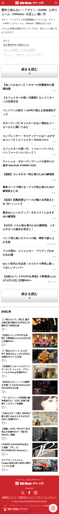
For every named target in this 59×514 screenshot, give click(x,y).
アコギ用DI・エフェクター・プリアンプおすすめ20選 (29, 253)
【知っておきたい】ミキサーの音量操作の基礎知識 (29, 87)
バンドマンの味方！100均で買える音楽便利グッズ (29, 113)
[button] (53, 508)
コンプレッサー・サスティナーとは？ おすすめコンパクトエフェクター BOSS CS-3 (29, 138)
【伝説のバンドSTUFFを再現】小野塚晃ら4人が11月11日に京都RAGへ (29, 279)
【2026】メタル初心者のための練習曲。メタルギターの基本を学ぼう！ (29, 228)
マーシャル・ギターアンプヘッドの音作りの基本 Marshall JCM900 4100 (28, 163)
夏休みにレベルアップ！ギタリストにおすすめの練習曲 (29, 215)
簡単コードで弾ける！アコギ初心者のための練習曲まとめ (29, 190)
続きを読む (29, 71)
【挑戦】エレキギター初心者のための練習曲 (29, 177)
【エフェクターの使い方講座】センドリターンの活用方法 (28, 99)
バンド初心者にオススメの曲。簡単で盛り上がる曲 (29, 241)
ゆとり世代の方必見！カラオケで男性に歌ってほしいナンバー (29, 266)
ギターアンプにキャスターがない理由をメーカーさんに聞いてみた (29, 126)
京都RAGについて (26, 497)
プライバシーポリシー (47, 497)
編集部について (9, 497)
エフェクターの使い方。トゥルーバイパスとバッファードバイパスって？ (29, 151)
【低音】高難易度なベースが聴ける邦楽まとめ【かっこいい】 (29, 202)
